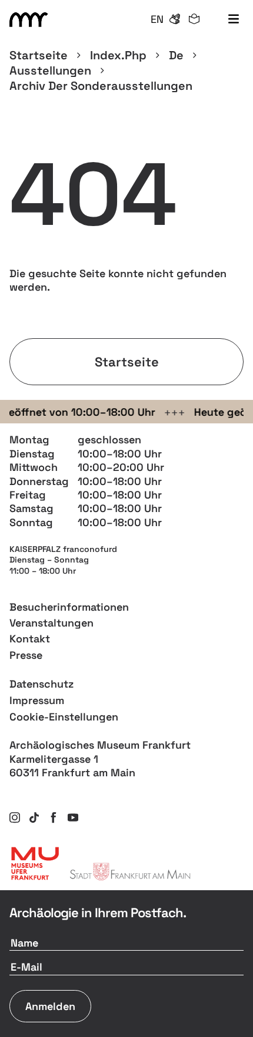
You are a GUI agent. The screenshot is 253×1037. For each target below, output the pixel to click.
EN (157, 19)
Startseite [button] (127, 361)
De (176, 55)
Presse (25, 655)
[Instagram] (14, 817)
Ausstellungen (50, 70)
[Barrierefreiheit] (174, 19)
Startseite (38, 55)
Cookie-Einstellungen (63, 716)
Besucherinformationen (69, 607)
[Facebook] (53, 817)
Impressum (36, 700)
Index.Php (118, 55)
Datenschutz (41, 684)
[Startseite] (30, 19)
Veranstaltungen (51, 622)
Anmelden (50, 1006)
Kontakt (29, 638)
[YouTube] (73, 817)
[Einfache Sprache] (194, 19)
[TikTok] (34, 817)
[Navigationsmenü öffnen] (233, 19)
